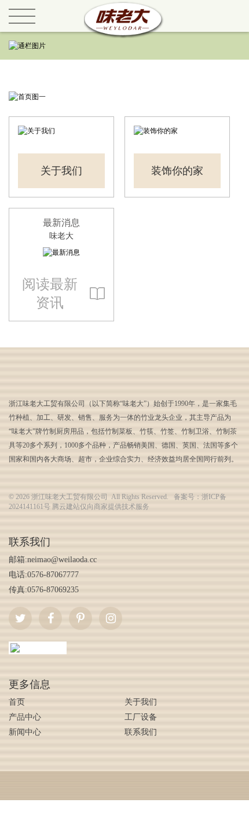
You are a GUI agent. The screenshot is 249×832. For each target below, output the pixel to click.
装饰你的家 (177, 171)
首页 (17, 702)
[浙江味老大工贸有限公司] (124, 5)
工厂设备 (140, 717)
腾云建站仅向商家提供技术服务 (100, 507)
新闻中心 (25, 732)
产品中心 (25, 717)
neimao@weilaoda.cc (62, 559)
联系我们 (140, 732)
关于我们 (61, 171)
